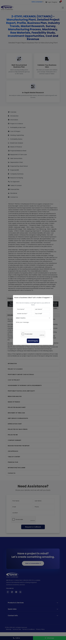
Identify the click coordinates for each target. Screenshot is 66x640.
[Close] (51, 297)
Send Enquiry (33, 341)
